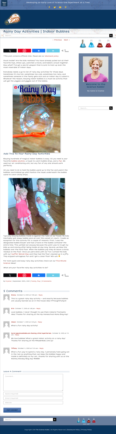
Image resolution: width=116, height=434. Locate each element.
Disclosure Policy (73, 430)
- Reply (40, 295)
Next (66, 40)
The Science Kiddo (42, 430)
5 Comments (46, 281)
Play (38, 281)
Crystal (8, 281)
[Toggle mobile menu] (111, 13)
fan (60, 161)
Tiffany (14, 348)
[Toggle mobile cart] (107, 13)
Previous (58, 40)
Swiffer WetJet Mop (20, 254)
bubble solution (18, 161)
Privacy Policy (86, 430)
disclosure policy (51, 56)
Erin (12, 308)
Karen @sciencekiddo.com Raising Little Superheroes (31, 333)
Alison (13, 322)
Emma (13, 295)
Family (33, 281)
